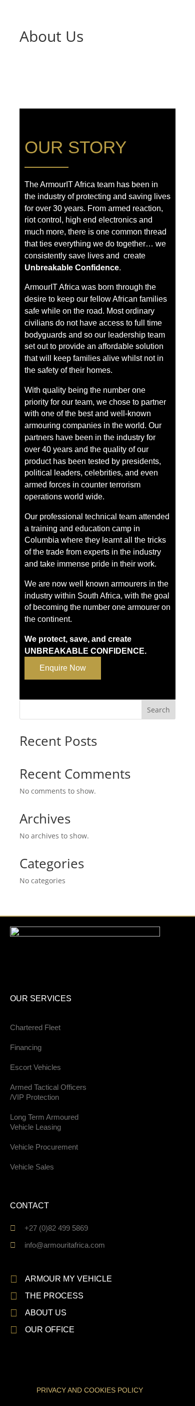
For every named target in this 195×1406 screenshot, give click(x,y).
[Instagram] (58, 1362)
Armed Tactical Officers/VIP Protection (48, 1092)
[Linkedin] (28, 1362)
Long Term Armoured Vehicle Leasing (44, 1122)
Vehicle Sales (32, 1167)
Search (158, 709)
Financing (26, 1047)
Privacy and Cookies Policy (89, 1390)
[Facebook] (14, 1362)
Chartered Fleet (35, 1027)
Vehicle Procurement (44, 1147)
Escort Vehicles (35, 1067)
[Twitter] (43, 1362)
